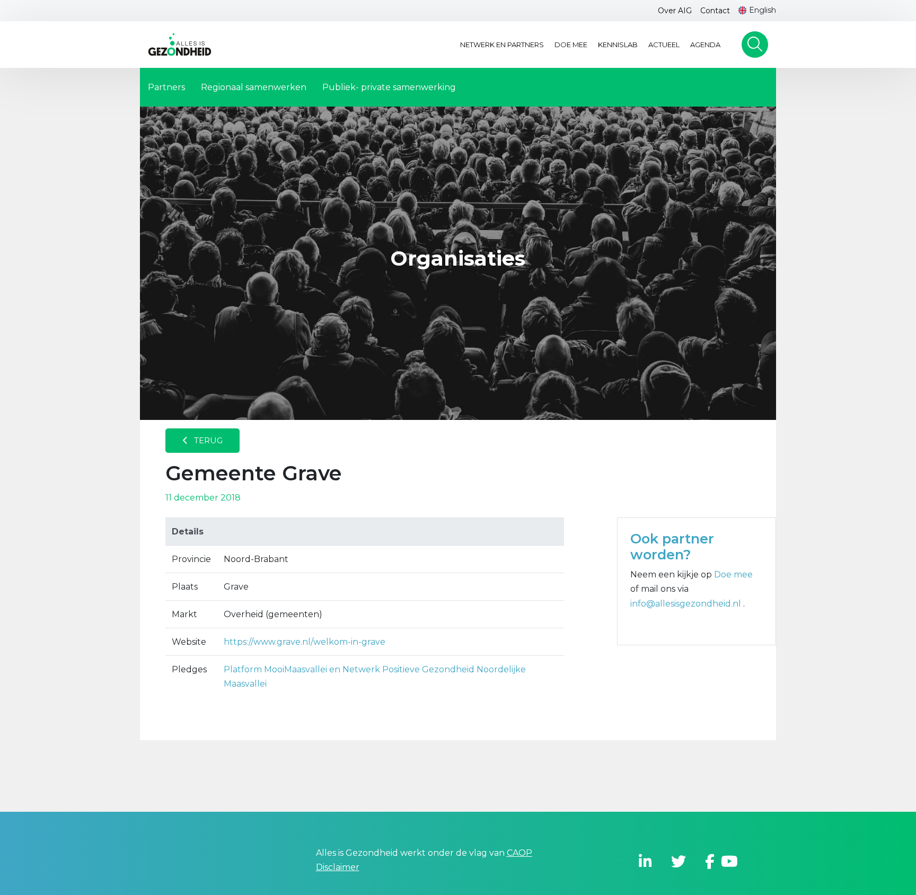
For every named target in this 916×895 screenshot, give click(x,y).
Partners (166, 87)
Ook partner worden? (672, 546)
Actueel (664, 44)
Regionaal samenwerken (253, 87)
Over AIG (675, 10)
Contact (715, 10)
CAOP (519, 853)
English (762, 10)
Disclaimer (337, 867)
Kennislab (618, 44)
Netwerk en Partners (502, 44)
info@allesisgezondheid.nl (686, 604)
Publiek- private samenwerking (389, 87)
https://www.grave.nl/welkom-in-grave (304, 642)
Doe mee (570, 44)
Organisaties (458, 258)
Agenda (705, 44)
